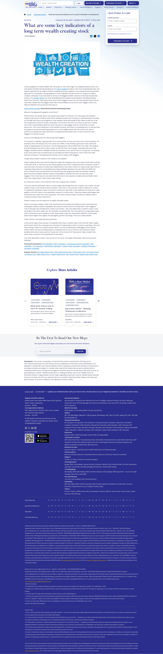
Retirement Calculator (52, 246)
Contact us (68, 459)
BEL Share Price (93, 445)
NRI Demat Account (92, 401)
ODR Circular (116, 491)
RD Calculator (89, 423)
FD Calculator (38, 246)
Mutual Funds (80, 401)
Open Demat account (32, 108)
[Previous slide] (25, 300)
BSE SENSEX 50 (72, 418)
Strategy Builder (103, 435)
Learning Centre (82, 450)
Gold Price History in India (98, 472)
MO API (90, 435)
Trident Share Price (57, 254)
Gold (66, 467)
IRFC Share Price (72, 254)
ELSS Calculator (119, 428)
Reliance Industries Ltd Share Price (76, 445)
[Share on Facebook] (99, 36)
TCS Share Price (30, 254)
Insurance (72, 405)
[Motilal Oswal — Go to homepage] (30, 5)
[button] (40, 3)
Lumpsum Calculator (32, 248)
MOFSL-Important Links (87, 484)
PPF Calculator (108, 428)
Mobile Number (113, 18)
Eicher (42, 98)
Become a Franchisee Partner (87, 455)
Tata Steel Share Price (87, 440)
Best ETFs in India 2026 (79, 474)
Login (78, 3)
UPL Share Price (92, 252)
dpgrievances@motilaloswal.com (96, 560)
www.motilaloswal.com (32, 651)
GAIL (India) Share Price (125, 440)
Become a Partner (92, 3)
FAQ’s (75, 459)
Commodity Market (80, 410)
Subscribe (80, 351)
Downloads (94, 491)
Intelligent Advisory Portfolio (109, 401)
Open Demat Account (114, 3)
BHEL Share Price (43, 254)
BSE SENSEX (74, 415)
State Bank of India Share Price (106, 440)
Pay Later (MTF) (114, 403)
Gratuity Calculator (95, 428)
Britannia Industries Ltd (124, 442)
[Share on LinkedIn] (91, 36)
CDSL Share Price (78, 252)
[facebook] (26, 429)
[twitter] (29, 429)
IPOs (110, 464)
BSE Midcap (101, 415)
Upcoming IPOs (70, 401)
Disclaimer (112, 484)
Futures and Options (95, 410)
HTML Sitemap (75, 494)
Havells (36, 98)
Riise (95, 435)
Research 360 (69, 435)
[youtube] (32, 429)
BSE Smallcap (92, 415)
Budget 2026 (69, 464)
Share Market (69, 410)
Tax (66, 479)
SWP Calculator (60, 244)
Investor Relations (102, 484)
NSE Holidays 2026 (70, 472)
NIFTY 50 (67, 415)
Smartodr (102, 491)
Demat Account (89, 464)
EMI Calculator (113, 425)
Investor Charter (70, 491)
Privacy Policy (125, 491)
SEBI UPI (131, 3)
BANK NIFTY (82, 415)
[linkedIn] (35, 429)
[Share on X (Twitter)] (95, 36)
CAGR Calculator (85, 425)
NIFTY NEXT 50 (110, 415)
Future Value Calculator (80, 428)
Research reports (70, 450)
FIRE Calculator (124, 430)
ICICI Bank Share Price (45, 252)
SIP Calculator (47, 244)
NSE (69, 484)
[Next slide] (98, 300)
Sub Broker (132, 464)
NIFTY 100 (131, 415)
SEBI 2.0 (108, 491)
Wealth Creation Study (95, 486)
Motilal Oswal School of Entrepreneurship (102, 450)
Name (110, 26)
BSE (66, 484)
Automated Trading (109, 467)
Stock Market (78, 464)
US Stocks (122, 401)
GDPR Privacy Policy (83, 491)
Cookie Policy (121, 484)
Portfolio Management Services (87, 403)
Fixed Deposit (103, 403)
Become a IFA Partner (105, 455)
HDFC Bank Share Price (63, 252)
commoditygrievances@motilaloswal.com (38, 581)
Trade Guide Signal (81, 435)
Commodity (76, 467)
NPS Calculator (96, 430)
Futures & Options (101, 464)
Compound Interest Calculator (78, 244)
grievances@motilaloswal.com (70, 560)
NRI (70, 467)
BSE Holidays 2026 (83, 472)
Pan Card (71, 479)
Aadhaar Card (79, 479)
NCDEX (77, 484)
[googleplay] (42, 441)
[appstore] (42, 436)
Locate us (81, 459)
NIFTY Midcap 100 (121, 415)
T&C (130, 34)
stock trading (62, 89)
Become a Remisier (120, 455)
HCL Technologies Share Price (105, 442)
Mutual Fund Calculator (99, 425)
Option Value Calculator (71, 246)
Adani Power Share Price (88, 254)
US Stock (125, 464)
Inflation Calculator (88, 246)
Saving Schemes (91, 479)
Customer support (91, 459)
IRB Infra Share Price (88, 442)
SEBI (72, 484)
